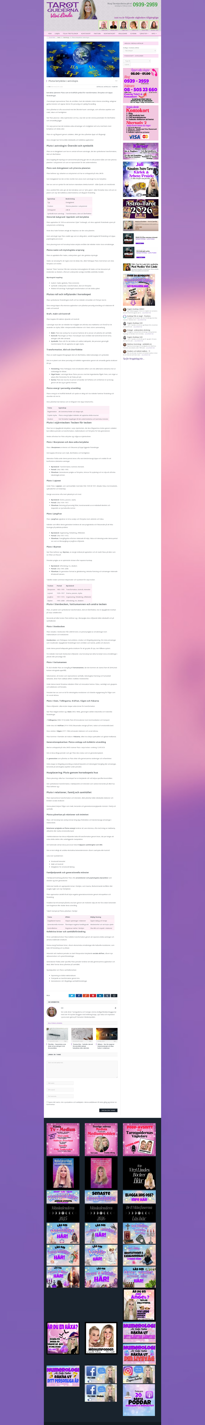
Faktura (97, 34)
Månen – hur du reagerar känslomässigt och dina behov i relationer (106, 1046)
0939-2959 (145, 4)
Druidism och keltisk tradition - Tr (138, 351)
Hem (49, 34)
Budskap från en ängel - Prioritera (138, 316)
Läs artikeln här (146, 313)
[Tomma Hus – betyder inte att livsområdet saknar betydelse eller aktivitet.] (82, 1035)
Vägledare (122, 34)
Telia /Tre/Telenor (70, 34)
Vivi (49, 86)
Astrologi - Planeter (111, 86)
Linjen (57, 34)
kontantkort (109, 34)
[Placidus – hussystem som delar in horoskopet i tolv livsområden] (57, 1035)
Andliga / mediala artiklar (131, 48)
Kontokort (86, 34)
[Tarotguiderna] (72, 9)
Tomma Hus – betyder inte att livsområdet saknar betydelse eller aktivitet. (83, 1046)
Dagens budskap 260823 (135, 309)
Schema (133, 34)
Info (153, 34)
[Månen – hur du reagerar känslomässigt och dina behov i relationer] (107, 1035)
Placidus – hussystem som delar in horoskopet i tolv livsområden (57, 1046)
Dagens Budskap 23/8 (134, 323)
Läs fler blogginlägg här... (133, 358)
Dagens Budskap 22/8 (134, 337)
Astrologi (100, 86)
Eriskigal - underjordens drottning (138, 330)
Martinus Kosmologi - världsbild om (139, 344)
